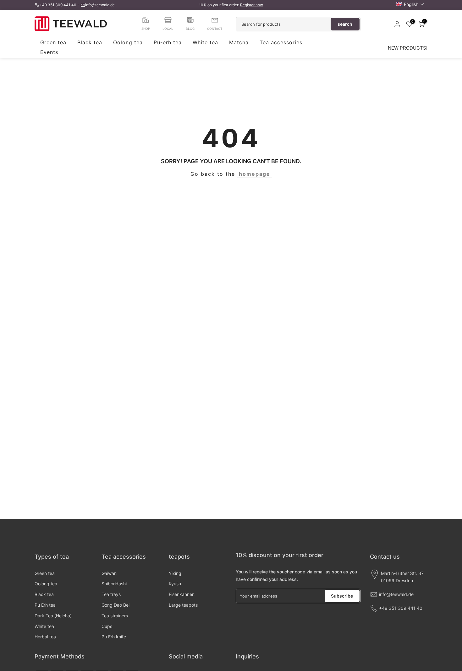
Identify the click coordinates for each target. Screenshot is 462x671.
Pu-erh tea (168, 43)
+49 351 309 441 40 (58, 5)
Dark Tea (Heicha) (53, 615)
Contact (214, 28)
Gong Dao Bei (115, 605)
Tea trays (111, 594)
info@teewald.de (100, 5)
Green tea (53, 43)
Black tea (89, 43)
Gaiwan (109, 573)
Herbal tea (45, 636)
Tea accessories (281, 43)
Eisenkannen (182, 594)
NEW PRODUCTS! (407, 48)
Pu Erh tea (45, 605)
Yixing (175, 573)
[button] (410, 4)
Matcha (239, 43)
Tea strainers (115, 615)
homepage (254, 174)
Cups (107, 626)
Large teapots (183, 605)
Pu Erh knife (114, 636)
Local (167, 28)
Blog (190, 28)
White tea (205, 43)
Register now (251, 5)
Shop (145, 28)
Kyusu (175, 583)
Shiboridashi (114, 583)
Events (49, 52)
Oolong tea (128, 43)
